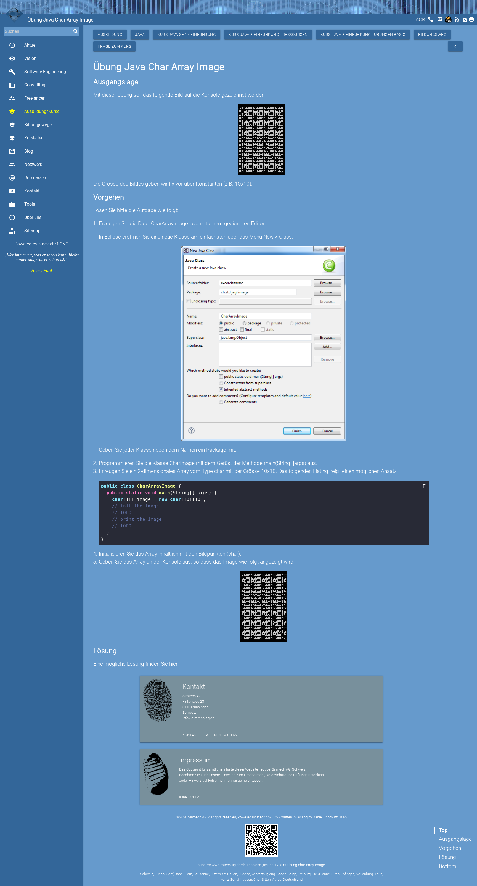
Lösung (447, 857)
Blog (28, 151)
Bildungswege (30, 124)
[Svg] (449, 21)
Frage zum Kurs (114, 46)
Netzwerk (25, 164)
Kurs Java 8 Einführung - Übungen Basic (363, 34)
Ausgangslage (455, 839)
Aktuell (23, 45)
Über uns (25, 217)
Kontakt (24, 191)
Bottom (447, 866)
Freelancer (26, 98)
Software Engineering (37, 71)
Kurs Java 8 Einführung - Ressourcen (268, 34)
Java (140, 34)
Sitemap (32, 230)
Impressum (189, 797)
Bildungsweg (432, 34)
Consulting (27, 85)
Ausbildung (110, 34)
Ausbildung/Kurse (34, 111)
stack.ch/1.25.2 (53, 244)
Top (443, 830)
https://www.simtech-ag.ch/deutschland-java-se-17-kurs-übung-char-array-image (261, 865)
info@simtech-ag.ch (198, 718)
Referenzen (27, 177)
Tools (22, 204)
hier (173, 664)
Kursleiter (26, 138)
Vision (22, 58)
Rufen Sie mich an (221, 735)
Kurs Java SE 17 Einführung (186, 34)
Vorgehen (450, 848)
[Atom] (465, 21)
